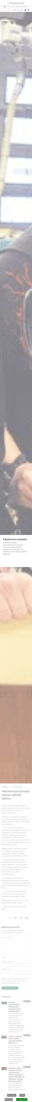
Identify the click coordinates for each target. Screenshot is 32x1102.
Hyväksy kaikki (22, 1099)
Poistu (22, 1095)
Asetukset (8, 1099)
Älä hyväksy (12, 1095)
